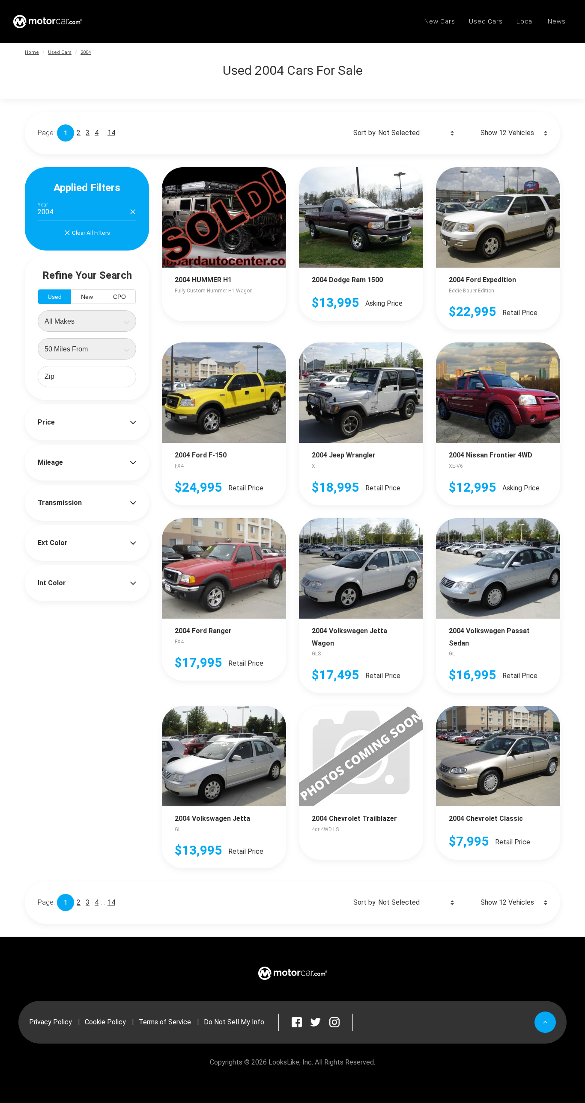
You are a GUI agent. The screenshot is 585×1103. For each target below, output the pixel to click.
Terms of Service (165, 1022)
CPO (119, 296)
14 (111, 133)
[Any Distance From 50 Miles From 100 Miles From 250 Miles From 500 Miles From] (87, 349)
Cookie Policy (105, 1022)
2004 (86, 52)
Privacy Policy (50, 1022)
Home (32, 52)
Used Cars (60, 52)
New (87, 296)
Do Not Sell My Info (234, 1022)
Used (55, 296)
